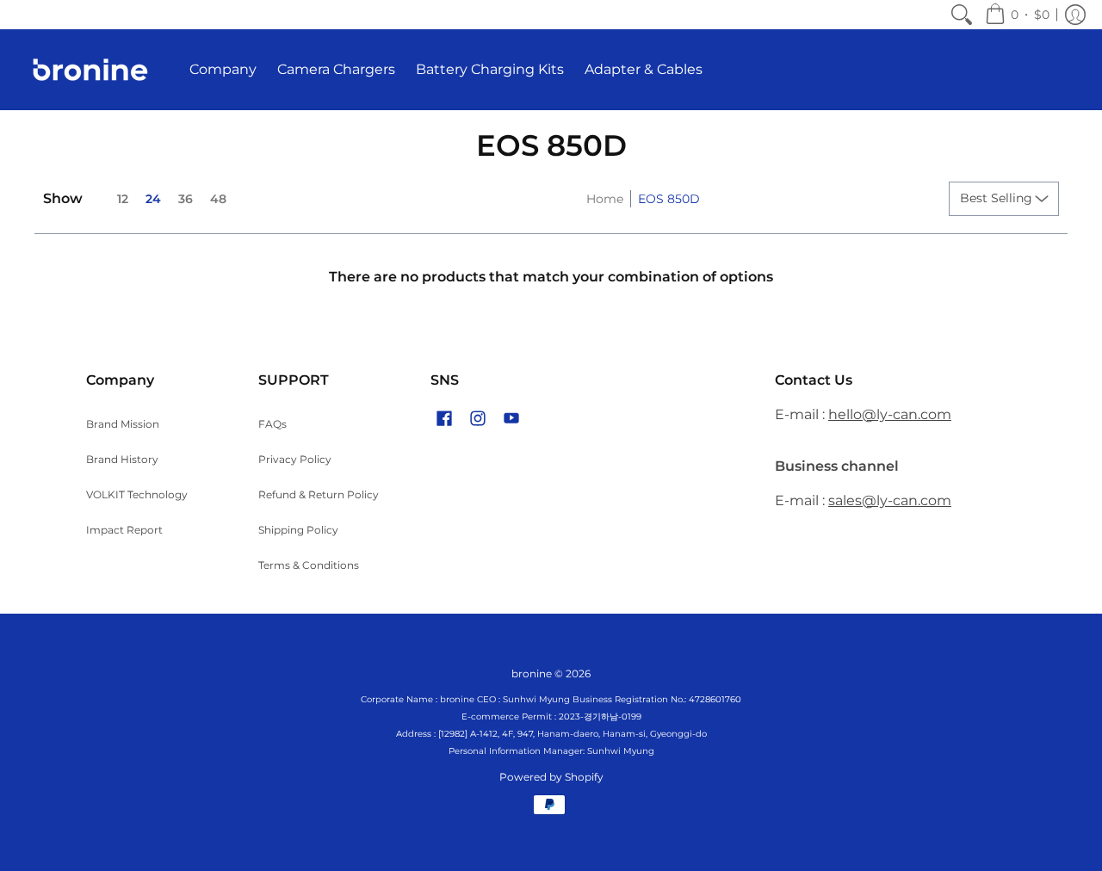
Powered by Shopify (551, 776)
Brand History (122, 459)
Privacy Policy (294, 459)
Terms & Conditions (308, 565)
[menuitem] (961, 14)
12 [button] (122, 199)
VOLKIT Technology (137, 494)
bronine (531, 673)
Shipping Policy (298, 529)
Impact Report (124, 529)
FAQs (272, 423)
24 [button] (153, 199)
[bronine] (90, 69)
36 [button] (185, 199)
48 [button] (218, 199)
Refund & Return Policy (318, 494)
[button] (1017, 14)
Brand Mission (122, 423)
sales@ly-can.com (889, 500)
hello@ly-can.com (889, 414)
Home (604, 199)
